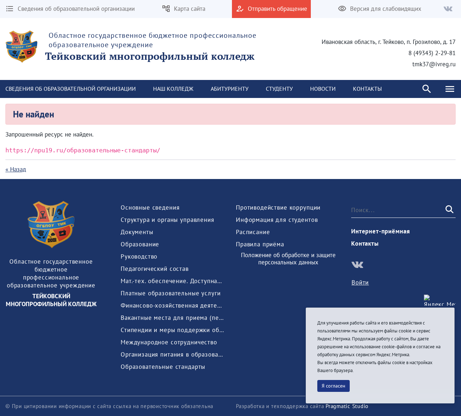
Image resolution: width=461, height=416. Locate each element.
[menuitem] (173, 89)
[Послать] (449, 209)
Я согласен (333, 386)
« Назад (15, 169)
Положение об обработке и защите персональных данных (288, 259)
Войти (360, 282)
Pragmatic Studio (347, 406)
